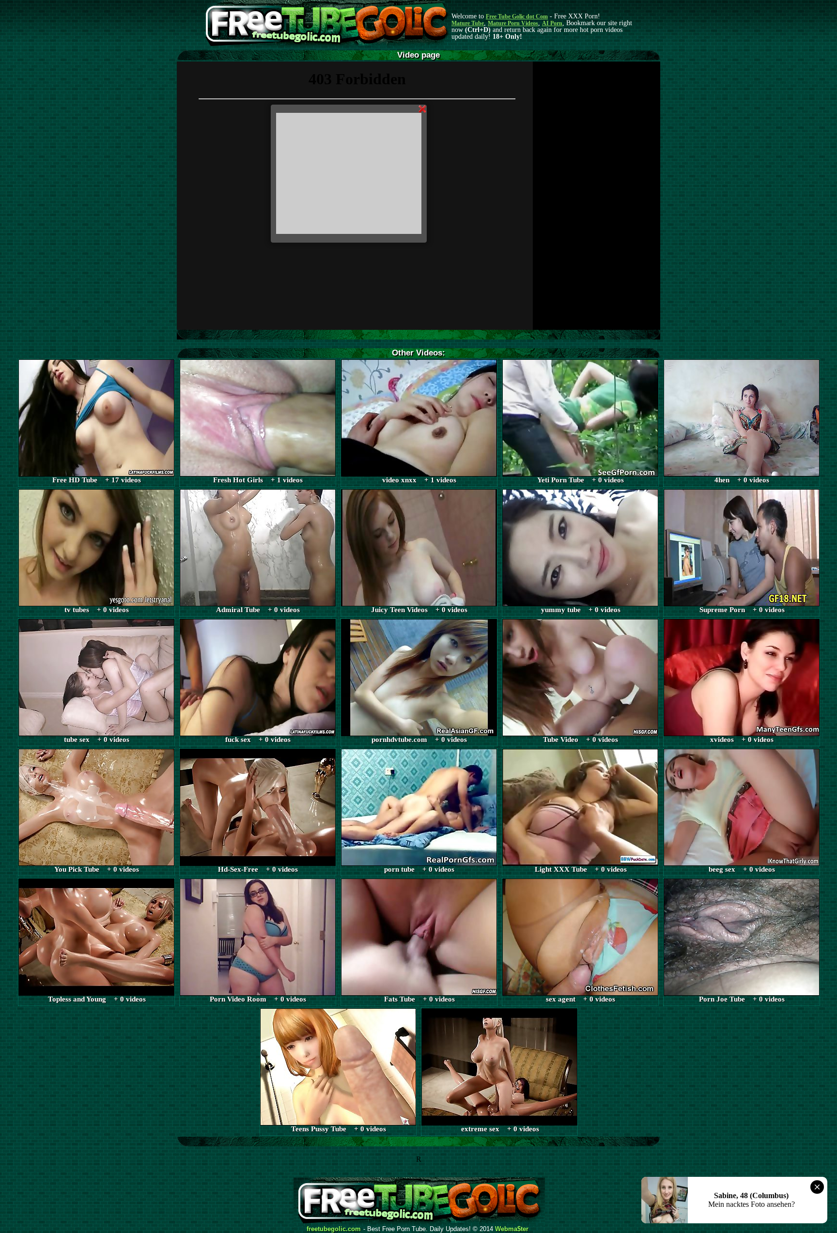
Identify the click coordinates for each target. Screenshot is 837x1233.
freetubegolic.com (334, 1229)
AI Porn (552, 23)
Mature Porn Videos (513, 23)
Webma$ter (511, 1229)
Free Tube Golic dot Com (517, 16)
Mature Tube (467, 23)
